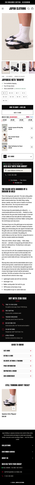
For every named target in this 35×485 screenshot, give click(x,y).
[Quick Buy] (13, 408)
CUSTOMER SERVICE (8, 451)
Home (3, 76)
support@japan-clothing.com (15, 170)
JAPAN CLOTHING (20, 482)
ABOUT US (5, 458)
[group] (17, 2)
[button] (28, 8)
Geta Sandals (9, 76)
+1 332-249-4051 (12, 175)
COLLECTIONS (6, 445)
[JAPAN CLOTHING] (17, 8)
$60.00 (4, 416)
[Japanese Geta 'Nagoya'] (6, 67)
